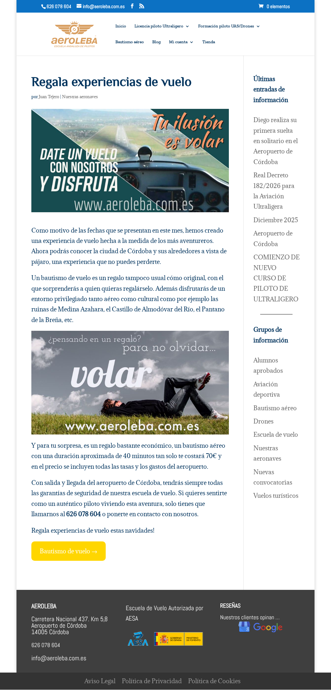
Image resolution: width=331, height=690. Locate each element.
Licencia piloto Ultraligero (158, 26)
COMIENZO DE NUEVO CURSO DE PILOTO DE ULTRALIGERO (276, 278)
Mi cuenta (178, 42)
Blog (156, 42)
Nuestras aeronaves (80, 96)
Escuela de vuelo (275, 434)
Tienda (208, 42)
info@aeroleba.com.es (58, 658)
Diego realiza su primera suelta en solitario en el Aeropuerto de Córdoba (275, 141)
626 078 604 (59, 6)
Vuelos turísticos (275, 495)
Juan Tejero (49, 96)
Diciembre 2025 (275, 220)
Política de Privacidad (152, 681)
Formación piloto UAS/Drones (226, 26)
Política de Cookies (214, 681)
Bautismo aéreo (129, 42)
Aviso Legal (99, 681)
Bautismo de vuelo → (68, 551)
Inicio (120, 26)
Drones (263, 421)
